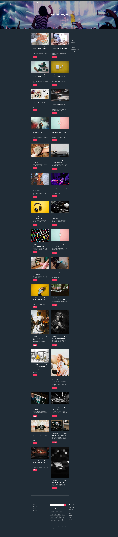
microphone (61, 522)
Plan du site (35, 510)
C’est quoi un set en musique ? (59, 188)
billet (62, 514)
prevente (60, 526)
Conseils (47, 46)
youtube (62, 528)
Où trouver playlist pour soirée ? (59, 272)
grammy (52, 519)
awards (59, 514)
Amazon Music (74, 37)
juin (51, 520)
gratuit (59, 519)
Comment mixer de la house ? (59, 299)
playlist (64, 525)
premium (56, 526)
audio (55, 514)
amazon (61, 511)
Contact (34, 508)
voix (58, 528)
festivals (73, 47)
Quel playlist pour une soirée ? (59, 435)
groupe (63, 519)
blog (47, 130)
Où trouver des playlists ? (39, 102)
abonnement (53, 511)
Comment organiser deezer (58, 338)
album (57, 511)
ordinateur (52, 525)
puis (64, 526)
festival (60, 517)
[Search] (65, 505)
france (63, 517)
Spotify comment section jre (39, 246)
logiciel (63, 520)
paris (56, 525)
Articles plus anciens (36, 494)
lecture (59, 520)
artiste (52, 514)
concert (73, 42)
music (59, 523)
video (55, 528)
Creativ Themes (69, 535)
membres (52, 522)
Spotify (73, 51)
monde (55, 523)
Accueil (34, 504)
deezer (56, 517)
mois (51, 523)
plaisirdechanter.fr (39, 3)
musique (62, 523)
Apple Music (74, 38)
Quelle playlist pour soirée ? (58, 482)
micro (56, 522)
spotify (52, 528)
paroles (60, 525)
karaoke (55, 520)
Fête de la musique (75, 49)
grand (56, 519)
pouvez (52, 526)
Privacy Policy (35, 506)
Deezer (66, 336)
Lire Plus (34, 109)
